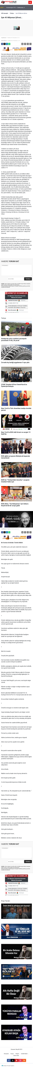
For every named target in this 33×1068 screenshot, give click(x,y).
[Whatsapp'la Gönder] (9, 44)
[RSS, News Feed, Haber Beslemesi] (24, 1060)
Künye (12, 1053)
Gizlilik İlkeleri (24, 1053)
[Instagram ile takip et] (20, 1060)
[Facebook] (2, 44)
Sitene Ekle (16, 1055)
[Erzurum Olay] (9, 2)
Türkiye (12, 13)
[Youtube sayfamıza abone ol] (16, 1060)
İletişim (17, 1053)
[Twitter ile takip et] (13, 1060)
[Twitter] (5, 44)
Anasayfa (5, 13)
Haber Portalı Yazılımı (9, 1065)
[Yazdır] (22, 44)
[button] (25, 44)
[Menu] (30, 2)
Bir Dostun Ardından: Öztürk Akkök (15, 7)
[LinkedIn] (7, 44)
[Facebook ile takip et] (9, 1060)
